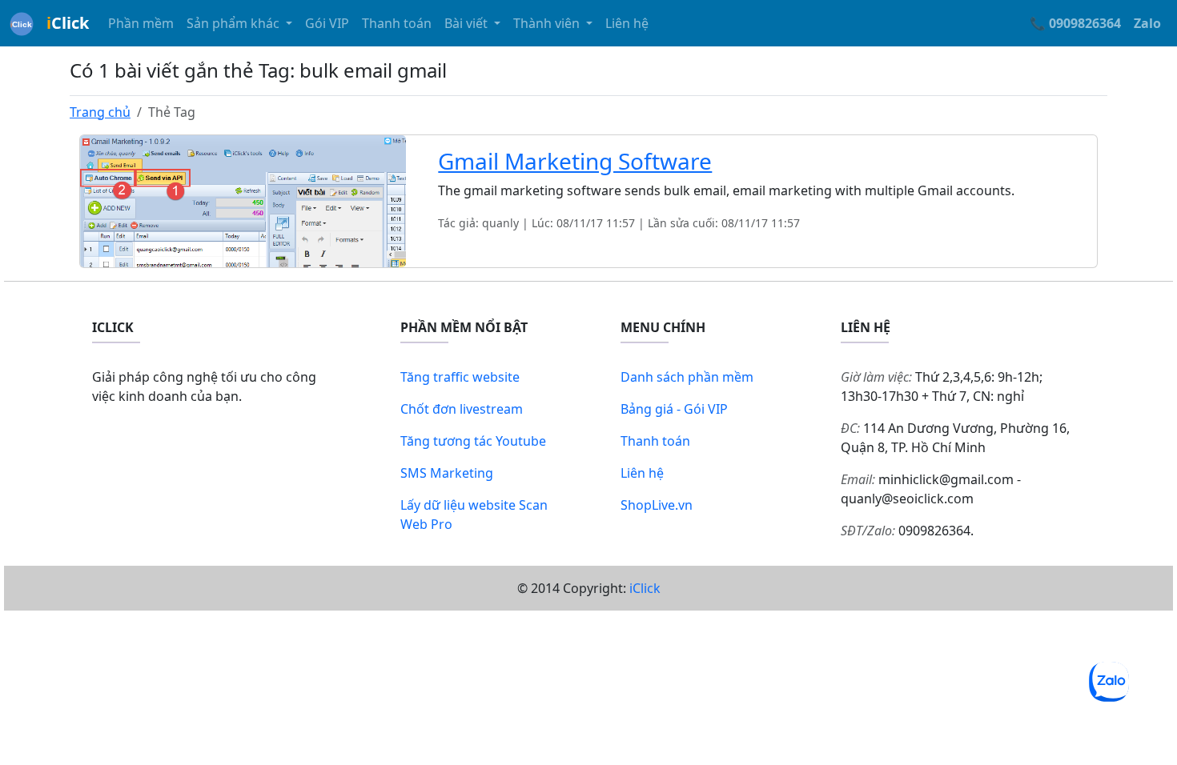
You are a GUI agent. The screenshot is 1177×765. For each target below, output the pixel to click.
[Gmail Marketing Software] (243, 200)
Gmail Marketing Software (575, 161)
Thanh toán (397, 23)
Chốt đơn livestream (461, 409)
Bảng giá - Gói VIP (674, 409)
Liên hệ (627, 23)
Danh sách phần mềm (687, 377)
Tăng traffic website (460, 377)
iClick (645, 588)
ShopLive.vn (657, 505)
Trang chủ (100, 112)
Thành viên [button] (548, 23)
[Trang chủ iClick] (22, 23)
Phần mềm (141, 23)
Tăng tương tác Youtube (473, 441)
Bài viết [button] (467, 23)
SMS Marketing (446, 473)
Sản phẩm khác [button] (235, 23)
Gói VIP (327, 23)
